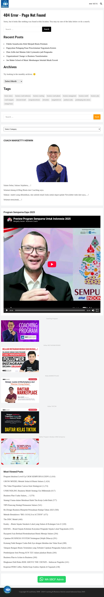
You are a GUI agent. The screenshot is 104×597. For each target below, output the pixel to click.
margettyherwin (56, 100)
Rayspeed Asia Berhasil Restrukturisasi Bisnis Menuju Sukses (28, 534)
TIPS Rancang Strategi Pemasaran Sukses (20, 505)
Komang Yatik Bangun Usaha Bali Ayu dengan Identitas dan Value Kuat (33, 543)
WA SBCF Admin (54, 579)
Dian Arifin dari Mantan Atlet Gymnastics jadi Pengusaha (29, 52)
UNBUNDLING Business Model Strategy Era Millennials (27, 491)
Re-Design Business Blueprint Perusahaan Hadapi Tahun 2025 (29, 510)
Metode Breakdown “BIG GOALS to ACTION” (23, 514)
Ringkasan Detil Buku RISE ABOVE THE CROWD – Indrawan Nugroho (34, 562)
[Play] (7, 310)
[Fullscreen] (97, 310)
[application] (52, 264)
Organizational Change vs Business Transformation (26, 56)
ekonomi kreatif (21, 100)
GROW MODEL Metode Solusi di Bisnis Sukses (23, 481)
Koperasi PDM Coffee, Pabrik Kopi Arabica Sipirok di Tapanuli (29, 567)
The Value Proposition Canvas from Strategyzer (23, 486)
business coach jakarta (53, 96)
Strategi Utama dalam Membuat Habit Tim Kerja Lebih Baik (28, 500)
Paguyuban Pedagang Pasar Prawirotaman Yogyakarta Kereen (31, 48)
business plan (95, 96)
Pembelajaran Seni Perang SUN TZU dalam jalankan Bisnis (28, 553)
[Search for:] (23, 29)
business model (83, 96)
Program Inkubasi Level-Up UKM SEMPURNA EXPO (26, 476)
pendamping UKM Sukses (82, 100)
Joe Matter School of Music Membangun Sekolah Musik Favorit (32, 60)
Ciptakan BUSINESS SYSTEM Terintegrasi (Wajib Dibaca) (28, 538)
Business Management (69, 96)
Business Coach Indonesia (22, 96)
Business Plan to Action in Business (18, 557)
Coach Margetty (9, 100)
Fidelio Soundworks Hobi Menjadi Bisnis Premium (26, 44)
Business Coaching (38, 96)
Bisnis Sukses (9, 96)
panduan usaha (68, 100)
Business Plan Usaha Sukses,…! (17, 495)
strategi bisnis (9, 104)
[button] (7, 589)
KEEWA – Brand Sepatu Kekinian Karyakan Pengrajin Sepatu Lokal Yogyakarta (36, 529)
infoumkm (46, 100)
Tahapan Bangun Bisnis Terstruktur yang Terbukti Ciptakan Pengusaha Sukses (35, 548)
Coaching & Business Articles (55, 592)
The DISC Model (11, 519)
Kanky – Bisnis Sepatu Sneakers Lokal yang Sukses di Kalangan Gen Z (32, 524)
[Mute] (93, 310)
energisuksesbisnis (34, 100)
